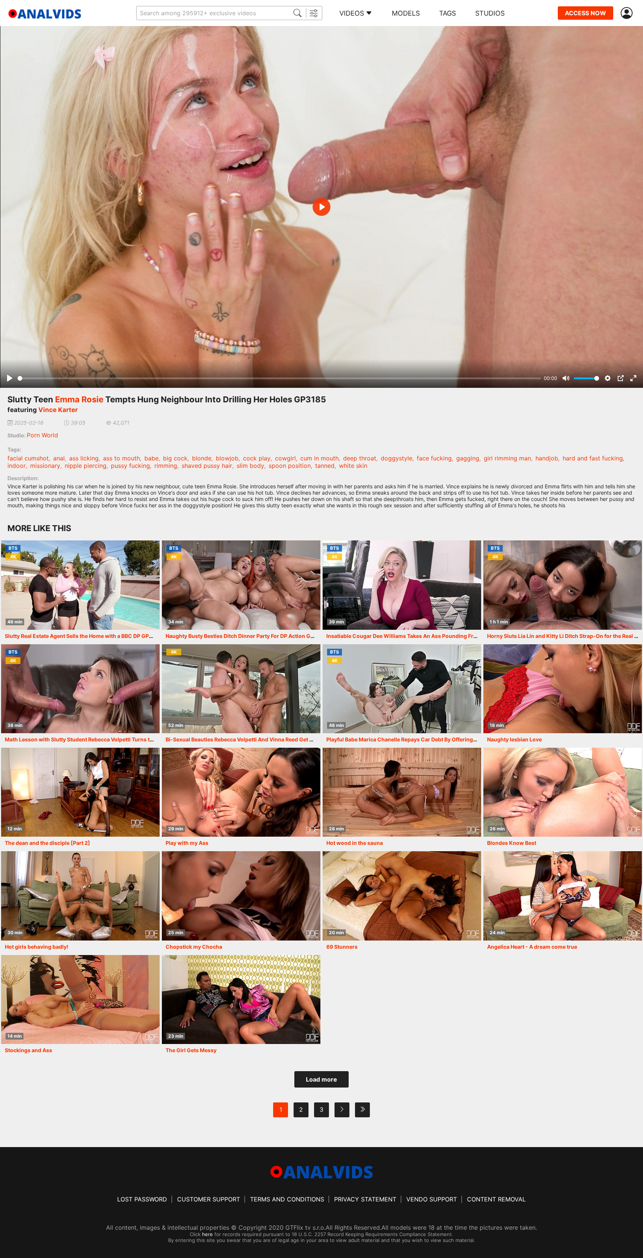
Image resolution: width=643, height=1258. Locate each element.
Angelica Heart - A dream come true (532, 947)
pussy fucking (130, 465)
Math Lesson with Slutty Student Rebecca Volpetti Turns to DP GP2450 (94, 739)
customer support (208, 1199)
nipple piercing (85, 465)
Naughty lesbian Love (514, 739)
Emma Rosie (79, 399)
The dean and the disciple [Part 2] (47, 843)
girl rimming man (507, 458)
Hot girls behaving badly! (36, 947)
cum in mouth (319, 458)
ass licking (84, 458)
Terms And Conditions (287, 1199)
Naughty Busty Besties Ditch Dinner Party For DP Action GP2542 (246, 636)
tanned (325, 465)
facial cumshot (28, 458)
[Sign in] (628, 13)
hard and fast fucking (593, 458)
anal (59, 458)
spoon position (290, 465)
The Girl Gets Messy (191, 1050)
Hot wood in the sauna (354, 843)
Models (406, 13)
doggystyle (396, 458)
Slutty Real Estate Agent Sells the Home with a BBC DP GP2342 (83, 636)
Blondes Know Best (511, 843)
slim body (250, 465)
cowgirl (285, 458)
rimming (165, 465)
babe (151, 458)
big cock (175, 458)
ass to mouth (121, 458)
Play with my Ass (187, 843)
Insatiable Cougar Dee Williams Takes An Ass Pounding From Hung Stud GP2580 (429, 636)
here (207, 1234)
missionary (45, 465)
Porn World (42, 435)
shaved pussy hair (207, 465)
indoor (16, 465)
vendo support (431, 1199)
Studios (490, 13)
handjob (546, 458)
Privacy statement (365, 1199)
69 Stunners (342, 947)
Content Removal (496, 1199)
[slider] (279, 378)
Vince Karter (58, 410)
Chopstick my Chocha (194, 947)
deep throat (359, 458)
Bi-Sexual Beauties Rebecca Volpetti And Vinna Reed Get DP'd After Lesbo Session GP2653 (280, 739)
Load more (321, 1079)
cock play (257, 458)
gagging (467, 458)
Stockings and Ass (28, 1050)
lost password (142, 1199)
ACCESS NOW (585, 13)
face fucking (434, 458)
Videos (351, 13)
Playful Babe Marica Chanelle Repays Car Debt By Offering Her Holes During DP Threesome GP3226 (452, 739)
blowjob (227, 458)
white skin (353, 465)
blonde (201, 458)
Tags (447, 13)
